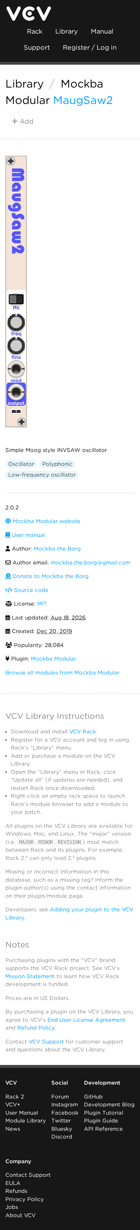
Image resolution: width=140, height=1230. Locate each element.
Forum (60, 1097)
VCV (11, 1083)
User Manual (21, 1113)
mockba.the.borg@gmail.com (90, 562)
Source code (30, 590)
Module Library (25, 1120)
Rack (34, 31)
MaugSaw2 (83, 100)
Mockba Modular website (45, 521)
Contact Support (28, 1175)
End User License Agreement (86, 1020)
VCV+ (12, 1104)
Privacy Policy (24, 1199)
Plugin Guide (101, 1120)
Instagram (64, 1104)
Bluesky (61, 1129)
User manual (27, 535)
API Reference (103, 1129)
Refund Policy (36, 1028)
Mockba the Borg (57, 549)
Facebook (65, 1113)
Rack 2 (14, 1097)
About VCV (20, 1215)
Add (25, 121)
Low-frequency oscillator (42, 475)
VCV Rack (82, 731)
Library (66, 31)
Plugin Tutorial (103, 1113)
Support (37, 47)
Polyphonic (57, 464)
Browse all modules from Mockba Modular (62, 672)
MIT (42, 604)
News (12, 1129)
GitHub (93, 1097)
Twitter (61, 1120)
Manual (102, 31)
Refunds (16, 1191)
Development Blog (109, 1104)
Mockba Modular (53, 659)
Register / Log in (90, 47)
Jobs (11, 1207)
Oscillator (21, 464)
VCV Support (46, 1042)
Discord (61, 1137)
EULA (12, 1183)
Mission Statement (30, 976)
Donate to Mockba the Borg (50, 576)
